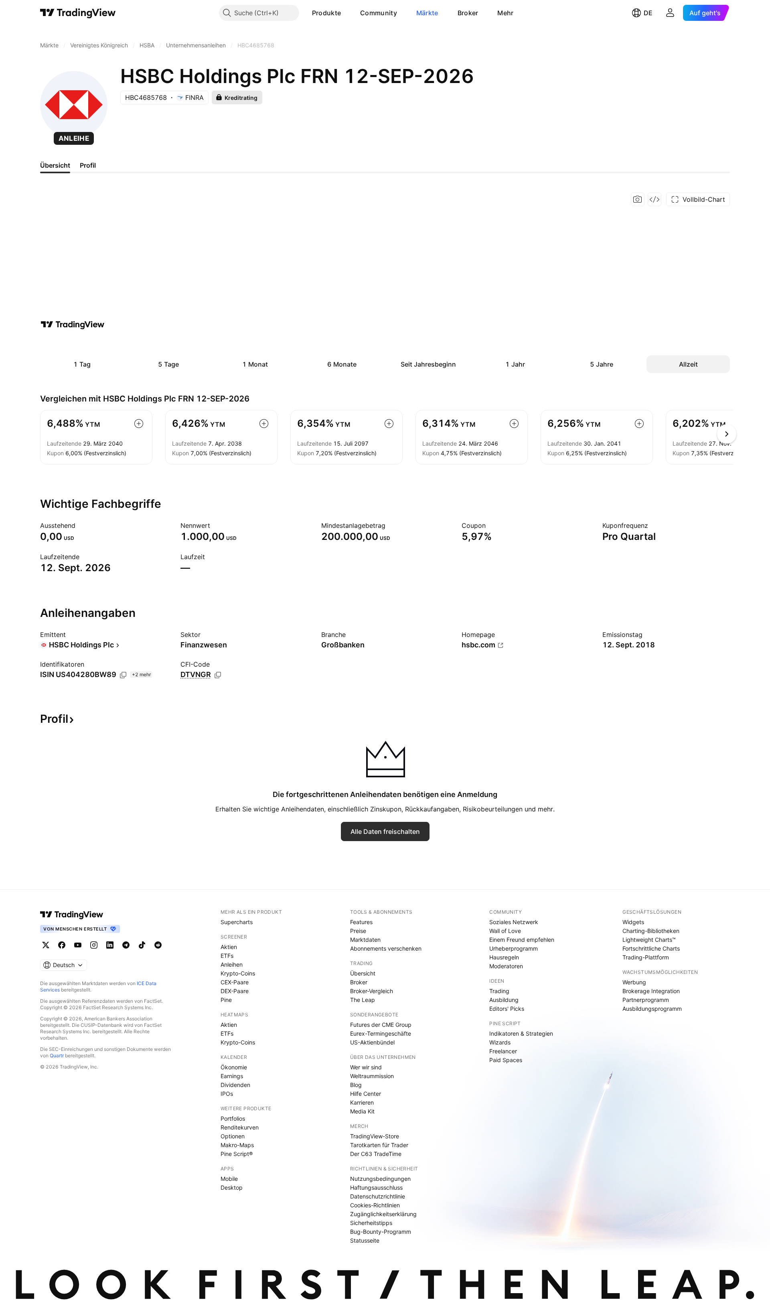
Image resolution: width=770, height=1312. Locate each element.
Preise (358, 930)
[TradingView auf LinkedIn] (110, 945)
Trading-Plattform (645, 957)
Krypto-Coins (238, 973)
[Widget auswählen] (654, 199)
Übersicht (362, 973)
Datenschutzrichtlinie (377, 1196)
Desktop (232, 1187)
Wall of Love (505, 930)
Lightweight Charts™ (649, 939)
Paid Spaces (505, 1059)
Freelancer (503, 1051)
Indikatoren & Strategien (521, 1033)
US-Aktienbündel (372, 1042)
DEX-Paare (235, 991)
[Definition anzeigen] (80, 525)
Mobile (229, 1178)
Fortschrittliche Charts (651, 948)
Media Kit (362, 1111)
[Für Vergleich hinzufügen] (139, 423)
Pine (226, 999)
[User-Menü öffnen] (670, 13)
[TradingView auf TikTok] (142, 945)
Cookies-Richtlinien (375, 1205)
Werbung (634, 982)
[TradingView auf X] (45, 945)
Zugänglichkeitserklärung (383, 1214)
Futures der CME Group (380, 1024)
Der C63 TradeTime (375, 1153)
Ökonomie (234, 1067)
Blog (356, 1084)
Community (378, 13)
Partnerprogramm (645, 999)
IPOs (227, 1093)
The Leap (362, 999)
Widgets (633, 922)
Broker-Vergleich (371, 991)
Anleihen (232, 964)
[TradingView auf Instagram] (93, 945)
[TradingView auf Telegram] (126, 945)
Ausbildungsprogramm (652, 1008)
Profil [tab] (88, 165)
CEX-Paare (235, 982)
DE (648, 13)
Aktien (229, 946)
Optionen (233, 1136)
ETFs (227, 955)
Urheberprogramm (513, 948)
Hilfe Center (365, 1093)
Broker (468, 13)
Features (361, 922)
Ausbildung (504, 999)
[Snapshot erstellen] (637, 199)
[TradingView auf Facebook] (61, 945)
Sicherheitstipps (371, 1222)
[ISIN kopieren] (123, 675)
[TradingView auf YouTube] (77, 945)
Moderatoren (506, 966)
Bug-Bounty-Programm (380, 1231)
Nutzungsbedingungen (380, 1178)
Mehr (505, 13)
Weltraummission (372, 1076)
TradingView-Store (374, 1136)
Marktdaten (365, 939)
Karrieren (362, 1102)
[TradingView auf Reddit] (158, 945)
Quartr (57, 1055)
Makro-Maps (237, 1145)
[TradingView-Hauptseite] (71, 914)
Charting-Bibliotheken (650, 930)
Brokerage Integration (651, 991)
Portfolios (233, 1118)
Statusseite (364, 1240)
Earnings (232, 1076)
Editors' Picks (506, 1008)
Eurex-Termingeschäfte (380, 1033)
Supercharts (237, 922)
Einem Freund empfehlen (521, 939)
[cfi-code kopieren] (217, 675)
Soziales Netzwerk (513, 922)
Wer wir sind (366, 1067)
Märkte (427, 13)
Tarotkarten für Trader (379, 1145)
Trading (499, 991)
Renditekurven (240, 1127)
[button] (347, 13)
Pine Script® (237, 1153)
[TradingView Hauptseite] (78, 12)
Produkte (326, 13)
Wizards (500, 1042)
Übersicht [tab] (55, 165)
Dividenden (235, 1084)
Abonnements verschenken (385, 948)
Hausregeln (504, 957)
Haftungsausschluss (376, 1187)
